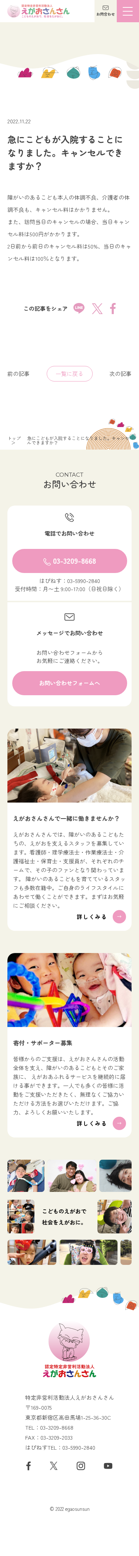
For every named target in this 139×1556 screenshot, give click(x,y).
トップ (14, 438)
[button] (106, 11)
